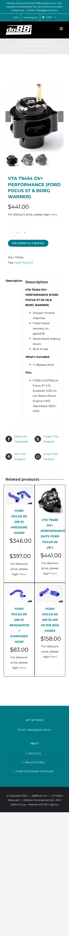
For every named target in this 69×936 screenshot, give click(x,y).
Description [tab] (13, 280)
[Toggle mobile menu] (61, 29)
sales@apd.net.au (39, 729)
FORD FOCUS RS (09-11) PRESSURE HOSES (19, 521)
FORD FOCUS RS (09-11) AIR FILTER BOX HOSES (50, 620)
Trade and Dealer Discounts (35, 771)
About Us (34, 753)
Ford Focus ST (24, 262)
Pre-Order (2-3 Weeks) (28, 243)
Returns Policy (35, 762)
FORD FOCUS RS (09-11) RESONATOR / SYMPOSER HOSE (19, 625)
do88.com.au (39, 795)
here (54, 214)
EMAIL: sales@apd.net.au (42, 10)
